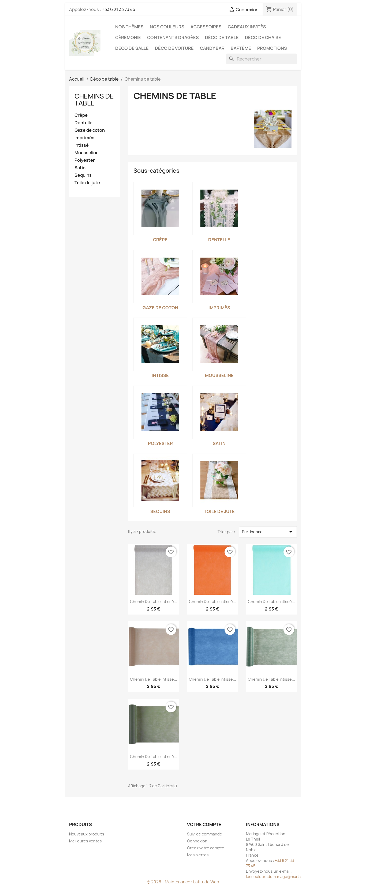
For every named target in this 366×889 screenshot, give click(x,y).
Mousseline (86, 153)
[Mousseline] (219, 344)
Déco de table (222, 37)
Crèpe (81, 115)
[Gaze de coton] (160, 276)
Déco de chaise (263, 37)
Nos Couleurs (167, 27)
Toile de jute (87, 183)
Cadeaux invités (247, 27)
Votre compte (204, 824)
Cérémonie (128, 37)
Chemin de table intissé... (153, 601)
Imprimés (84, 138)
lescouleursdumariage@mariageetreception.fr (289, 876)
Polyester (84, 160)
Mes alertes (198, 854)
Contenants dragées (173, 37)
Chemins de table (94, 100)
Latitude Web (206, 882)
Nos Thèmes (129, 27)
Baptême (241, 48)
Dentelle (83, 123)
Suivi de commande (204, 834)
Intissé (81, 145)
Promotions (272, 48)
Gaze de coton (89, 130)
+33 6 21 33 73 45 (118, 9)
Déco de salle (132, 48)
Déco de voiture (174, 48)
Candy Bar (212, 48)
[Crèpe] (160, 208)
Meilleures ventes (85, 840)
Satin (79, 168)
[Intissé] (160, 344)
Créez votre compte (205, 847)
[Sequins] (160, 480)
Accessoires (206, 27)
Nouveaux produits (86, 834)
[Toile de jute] (219, 480)
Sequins (83, 175)
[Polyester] (160, 412)
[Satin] (219, 412)
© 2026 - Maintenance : (170, 882)
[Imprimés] (219, 276)
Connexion (197, 840)
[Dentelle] (219, 208)
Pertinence (268, 532)
